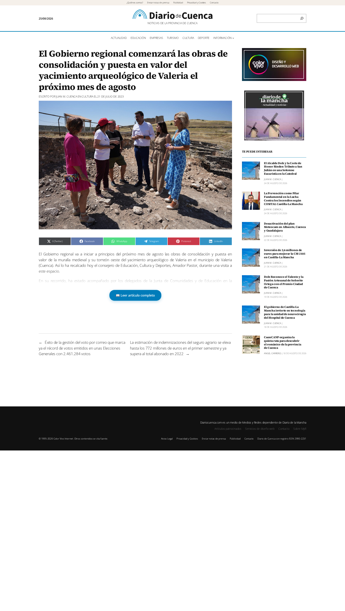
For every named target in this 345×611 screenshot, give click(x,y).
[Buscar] (301, 18)
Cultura (87, 96)
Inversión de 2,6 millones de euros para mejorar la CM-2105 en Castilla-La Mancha (284, 253)
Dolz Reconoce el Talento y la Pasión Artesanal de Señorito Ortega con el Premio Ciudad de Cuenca (283, 282)
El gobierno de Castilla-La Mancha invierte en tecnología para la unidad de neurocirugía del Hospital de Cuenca (285, 313)
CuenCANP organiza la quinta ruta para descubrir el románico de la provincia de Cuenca (282, 343)
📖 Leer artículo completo (135, 295)
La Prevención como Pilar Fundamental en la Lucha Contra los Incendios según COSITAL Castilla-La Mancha (283, 199)
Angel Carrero (272, 353)
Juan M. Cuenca (66, 96)
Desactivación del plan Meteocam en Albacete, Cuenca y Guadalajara (285, 227)
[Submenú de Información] (233, 38)
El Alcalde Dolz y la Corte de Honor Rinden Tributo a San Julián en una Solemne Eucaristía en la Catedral (283, 169)
